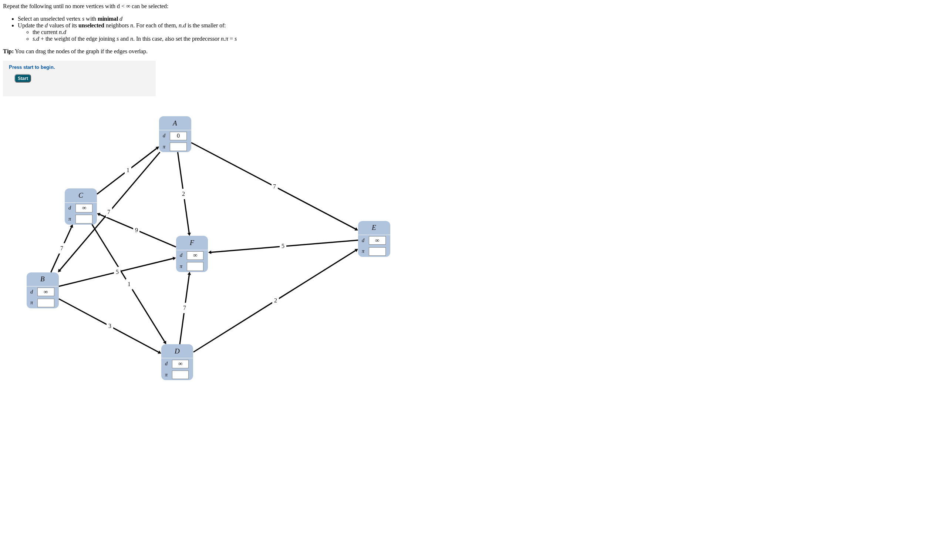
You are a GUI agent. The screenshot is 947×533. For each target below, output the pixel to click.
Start (23, 78)
